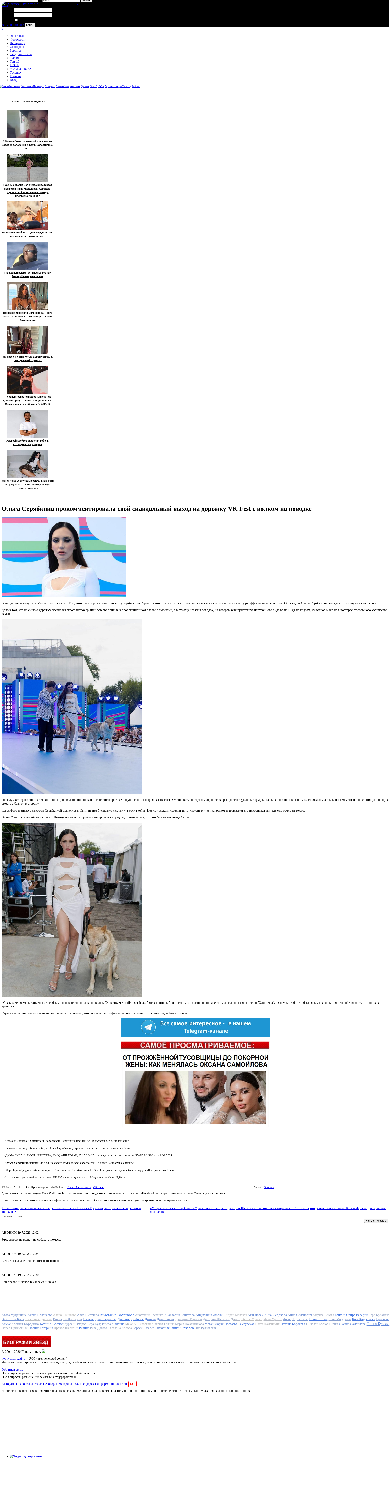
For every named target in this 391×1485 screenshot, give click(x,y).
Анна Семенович (300, 1315)
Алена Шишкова (64, 1315)
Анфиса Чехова (323, 1315)
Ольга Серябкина (79, 1187)
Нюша (333, 1324)
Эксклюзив (17, 36)
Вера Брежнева (378, 1315)
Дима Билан (165, 1319)
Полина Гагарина (41, 1328)
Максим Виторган (138, 1324)
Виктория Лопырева (67, 1319)
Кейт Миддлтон (340, 1319)
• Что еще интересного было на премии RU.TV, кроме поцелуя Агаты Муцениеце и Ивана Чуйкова (65, 1177)
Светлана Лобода (120, 1328)
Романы (15, 50)
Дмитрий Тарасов (188, 1319)
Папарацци (17, 43)
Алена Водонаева (39, 1315)
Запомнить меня (29, 20)
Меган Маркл (214, 1324)
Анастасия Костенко (149, 1315)
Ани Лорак (255, 1315)
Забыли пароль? (13, 24)
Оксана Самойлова (352, 1324)
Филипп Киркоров (180, 1328)
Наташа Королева (293, 1324)
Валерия (362, 1315)
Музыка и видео (21, 69)
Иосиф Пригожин (295, 1319)
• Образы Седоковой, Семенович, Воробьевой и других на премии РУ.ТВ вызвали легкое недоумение (66, 1140)
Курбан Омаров (75, 1324)
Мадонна (118, 1324)
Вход (13, 80)
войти (29, 24)
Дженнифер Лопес (131, 1319)
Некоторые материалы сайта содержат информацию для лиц (89, 1384)
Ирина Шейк (318, 1319)
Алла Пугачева (88, 1315)
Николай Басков (317, 1324)
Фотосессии (18, 39)
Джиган (150, 1319)
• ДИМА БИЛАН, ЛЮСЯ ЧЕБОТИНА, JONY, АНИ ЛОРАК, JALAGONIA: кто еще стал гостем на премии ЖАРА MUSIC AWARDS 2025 (88, 1155)
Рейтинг (15, 76)
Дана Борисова (105, 1319)
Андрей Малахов (235, 1315)
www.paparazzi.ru (13, 1358)
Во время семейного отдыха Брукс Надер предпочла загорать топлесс (27, 234)
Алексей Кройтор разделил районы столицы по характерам (27, 442)
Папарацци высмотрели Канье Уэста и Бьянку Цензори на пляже (27, 274)
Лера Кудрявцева (99, 1324)
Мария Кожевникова (189, 1324)
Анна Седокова (275, 1315)
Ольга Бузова (378, 1323)
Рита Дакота (98, 1328)
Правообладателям (29, 1384)
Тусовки (15, 58)
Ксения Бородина (25, 1324)
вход (5, 5)
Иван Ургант (273, 1319)
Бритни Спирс (345, 1315)
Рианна (84, 1328)
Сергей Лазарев (143, 1328)
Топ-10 (14, 61)
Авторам (8, 1384)
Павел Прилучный (15, 1328)
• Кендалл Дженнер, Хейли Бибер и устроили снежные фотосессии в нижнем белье (67, 1148)
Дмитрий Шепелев (216, 1319)
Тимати (160, 1328)
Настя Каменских (267, 1324)
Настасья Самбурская (239, 1324)
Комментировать (376, 1220)
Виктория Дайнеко (38, 1319)
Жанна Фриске (251, 1319)
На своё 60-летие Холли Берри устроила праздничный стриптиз (28, 358)
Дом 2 (235, 1319)
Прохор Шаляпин (66, 1328)
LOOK (14, 65)
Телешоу (16, 72)
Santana (269, 1187)
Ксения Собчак (51, 1324)
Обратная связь (12, 1369)
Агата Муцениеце (14, 1315)
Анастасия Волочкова (117, 1315)
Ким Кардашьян (363, 1319)
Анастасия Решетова (179, 1315)
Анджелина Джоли (209, 1315)
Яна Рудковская (205, 1328)
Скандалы (17, 47)
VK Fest (98, 1187)
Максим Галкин (163, 1324)
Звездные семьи (21, 54)
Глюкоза (88, 1319)
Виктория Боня (13, 1319)
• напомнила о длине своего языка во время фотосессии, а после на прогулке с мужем (69, 1162)
